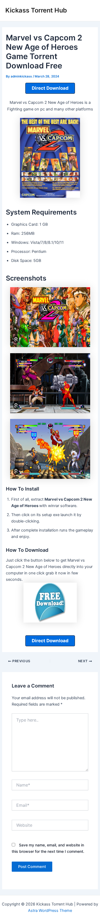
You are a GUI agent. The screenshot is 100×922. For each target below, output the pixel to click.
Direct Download (50, 88)
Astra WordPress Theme (50, 910)
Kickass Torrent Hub (36, 10)
